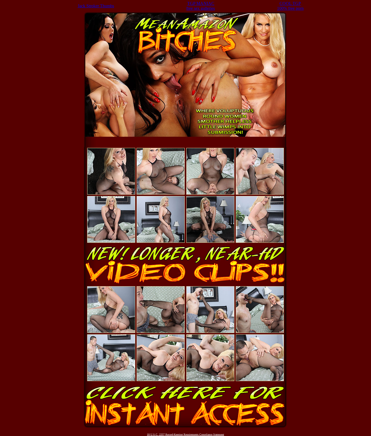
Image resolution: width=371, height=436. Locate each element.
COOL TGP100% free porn (290, 6)
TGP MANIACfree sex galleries (200, 6)
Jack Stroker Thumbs (96, 6)
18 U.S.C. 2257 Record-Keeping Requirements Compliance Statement (185, 434)
